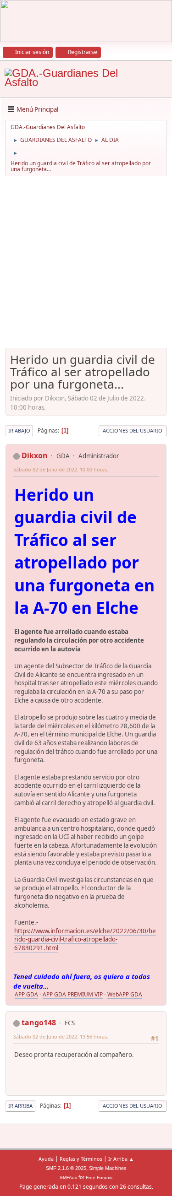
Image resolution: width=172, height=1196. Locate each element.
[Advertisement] (86, 265)
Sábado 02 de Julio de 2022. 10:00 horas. (60, 469)
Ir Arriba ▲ (121, 1158)
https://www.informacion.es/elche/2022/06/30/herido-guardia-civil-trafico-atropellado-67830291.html (85, 939)
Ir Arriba (20, 1105)
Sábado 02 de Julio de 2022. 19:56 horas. (60, 1036)
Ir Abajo (19, 430)
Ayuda (46, 1158)
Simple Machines (108, 1168)
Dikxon (35, 455)
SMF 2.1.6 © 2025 (66, 1168)
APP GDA (26, 994)
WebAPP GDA (124, 994)
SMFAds (68, 1177)
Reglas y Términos (81, 1158)
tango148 (39, 1022)
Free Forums (99, 1177)
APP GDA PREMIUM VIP (73, 994)
